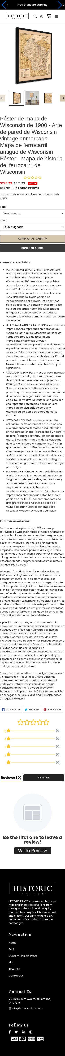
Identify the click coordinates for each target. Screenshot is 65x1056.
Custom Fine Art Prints (23, 956)
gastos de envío (14, 194)
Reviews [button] (11, 777)
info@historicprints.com (27, 1008)
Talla (3, 220)
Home (12, 942)
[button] (4, 5)
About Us (14, 969)
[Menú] (56, 16)
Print (11, 949)
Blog (11, 962)
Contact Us (16, 975)
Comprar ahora (32, 248)
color (3, 206)
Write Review (44, 777)
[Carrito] (48, 16)
